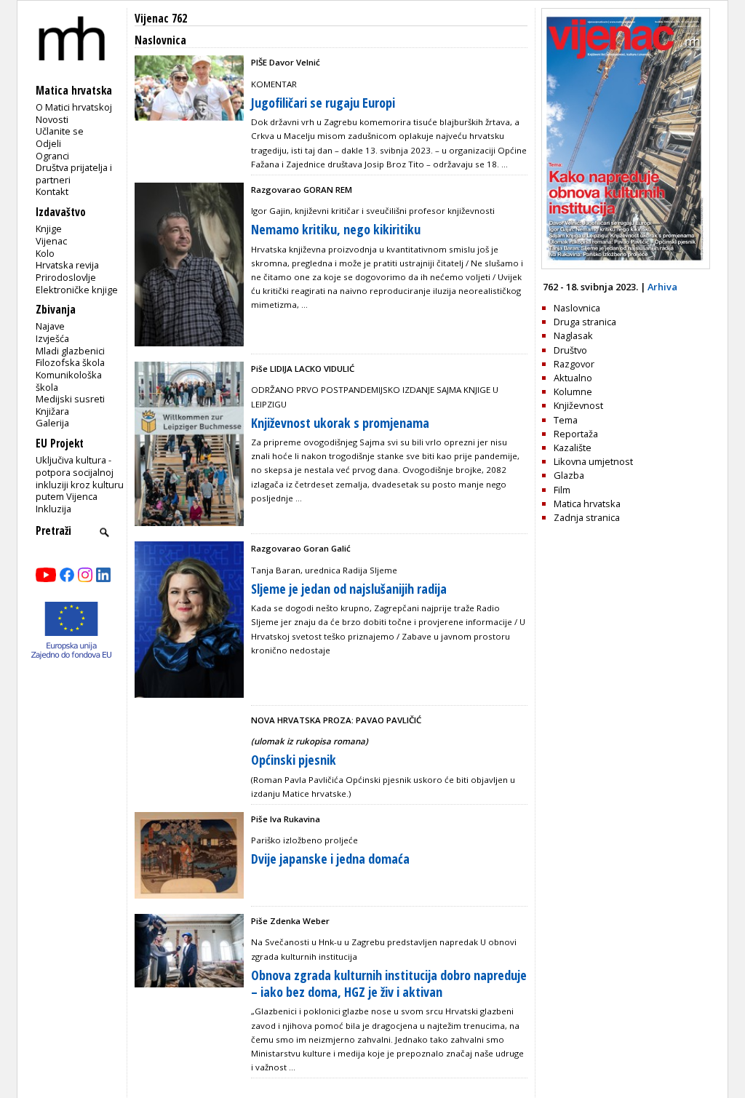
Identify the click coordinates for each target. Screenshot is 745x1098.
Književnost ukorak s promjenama (340, 422)
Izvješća (52, 338)
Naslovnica (577, 307)
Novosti (52, 119)
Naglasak (573, 335)
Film (562, 489)
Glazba (569, 475)
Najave (50, 326)
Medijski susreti (70, 398)
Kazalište (572, 447)
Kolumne (573, 391)
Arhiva (662, 286)
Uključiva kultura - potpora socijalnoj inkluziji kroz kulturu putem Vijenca (80, 478)
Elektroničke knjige (77, 289)
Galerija (52, 422)
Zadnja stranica (587, 517)
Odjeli (48, 143)
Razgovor (574, 363)
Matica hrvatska (587, 503)
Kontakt (52, 191)
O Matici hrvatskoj (74, 107)
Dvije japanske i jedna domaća (330, 858)
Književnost (578, 405)
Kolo (45, 253)
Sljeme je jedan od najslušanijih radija (349, 588)
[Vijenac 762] (625, 265)
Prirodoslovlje (66, 277)
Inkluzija (53, 508)
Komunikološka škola (69, 381)
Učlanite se (60, 131)
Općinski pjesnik (293, 759)
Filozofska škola (70, 362)
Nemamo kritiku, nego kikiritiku (336, 229)
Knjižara (52, 411)
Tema (566, 419)
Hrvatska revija (67, 264)
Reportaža (576, 433)
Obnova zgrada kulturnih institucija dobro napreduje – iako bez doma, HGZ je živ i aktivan (389, 983)
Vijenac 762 (161, 18)
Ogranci (52, 155)
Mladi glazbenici (70, 350)
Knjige (49, 228)
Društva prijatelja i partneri (74, 173)
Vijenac (51, 240)
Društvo (570, 350)
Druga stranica (585, 321)
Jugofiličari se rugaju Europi (323, 102)
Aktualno (573, 377)
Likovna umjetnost (593, 461)
